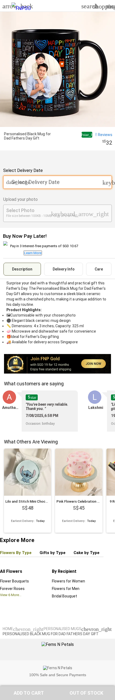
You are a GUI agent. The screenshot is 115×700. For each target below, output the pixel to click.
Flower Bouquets (14, 581)
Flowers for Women (68, 581)
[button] (28, 693)
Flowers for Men (65, 588)
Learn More (32, 253)
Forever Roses (12, 588)
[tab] (22, 269)
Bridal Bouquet (64, 596)
